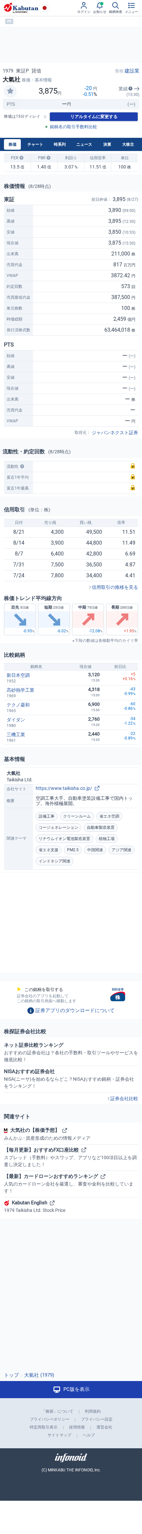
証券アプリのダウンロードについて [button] (75, 1010)
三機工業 (16, 734)
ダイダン (16, 719)
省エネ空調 (109, 816)
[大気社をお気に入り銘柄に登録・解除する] (10, 91)
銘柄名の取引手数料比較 (73, 126)
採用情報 (77, 1427)
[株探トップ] (21, 8)
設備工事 (46, 816)
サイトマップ (59, 1435)
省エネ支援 (48, 850)
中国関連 (95, 850)
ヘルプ (89, 1435)
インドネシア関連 (54, 861)
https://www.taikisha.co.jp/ (64, 788)
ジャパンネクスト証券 (115, 432)
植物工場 (107, 838)
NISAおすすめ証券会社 (69, 1078)
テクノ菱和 (18, 704)
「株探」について (57, 1411)
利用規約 (93, 1411)
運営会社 (104, 1427)
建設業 (131, 71)
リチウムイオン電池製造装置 (64, 838)
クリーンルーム (77, 816)
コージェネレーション (58, 827)
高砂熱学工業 (20, 690)
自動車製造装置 (101, 827)
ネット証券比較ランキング (71, 1052)
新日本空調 (18, 675)
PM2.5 (73, 850)
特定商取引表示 (43, 1427)
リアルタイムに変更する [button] (94, 116)
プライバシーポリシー (49, 1419)
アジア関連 (121, 850)
